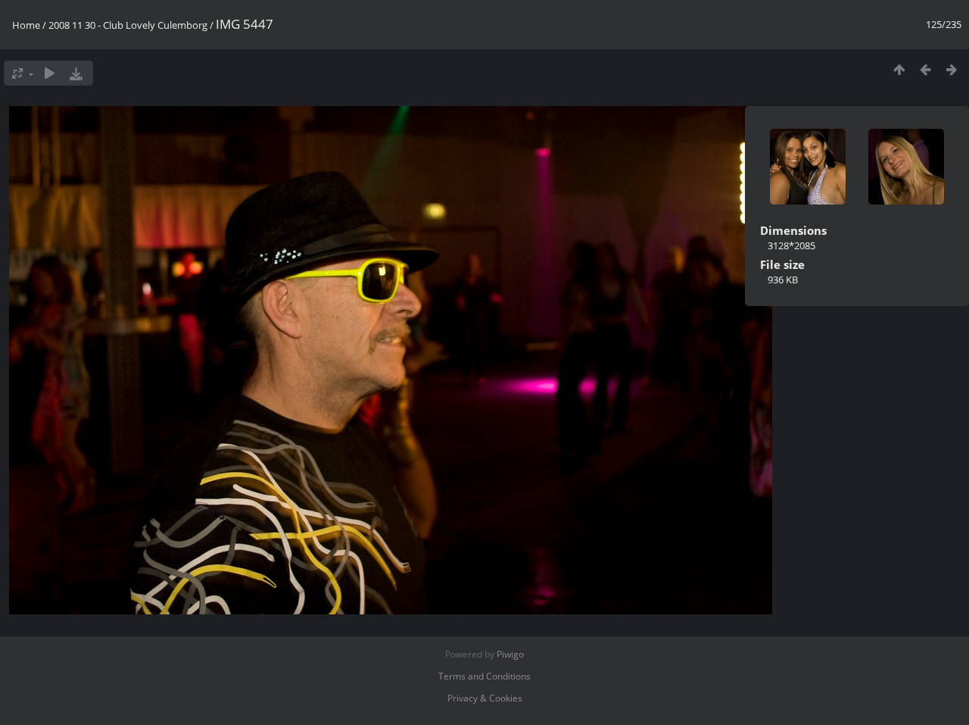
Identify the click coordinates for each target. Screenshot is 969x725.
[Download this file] (76, 73)
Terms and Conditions (484, 676)
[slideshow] (49, 73)
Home (26, 25)
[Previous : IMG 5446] (925, 69)
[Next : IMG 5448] (952, 69)
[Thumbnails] (899, 69)
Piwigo (510, 654)
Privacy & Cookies (484, 698)
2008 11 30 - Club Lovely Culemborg (127, 25)
